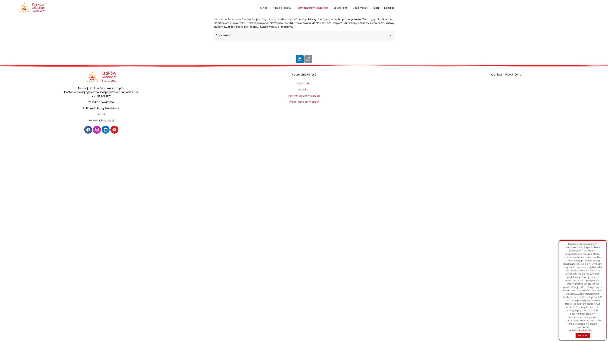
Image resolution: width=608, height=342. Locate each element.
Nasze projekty (282, 8)
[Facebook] (88, 130)
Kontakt (389, 8)
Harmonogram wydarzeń (312, 8)
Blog (376, 8)
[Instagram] (97, 130)
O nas (263, 8)
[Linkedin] (300, 59)
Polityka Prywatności (581, 330)
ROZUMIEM (583, 335)
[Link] (308, 59)
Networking (340, 8)
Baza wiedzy (360, 8)
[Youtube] (114, 130)
